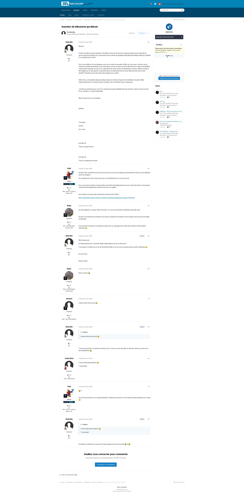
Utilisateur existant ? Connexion (173, 4)
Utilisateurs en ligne (88, 15)
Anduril (69, 299)
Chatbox (103, 10)
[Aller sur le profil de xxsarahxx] (69, 365)
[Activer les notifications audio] (182, 45)
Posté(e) (85, 42)
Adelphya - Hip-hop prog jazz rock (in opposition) (171, 111)
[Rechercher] (182, 10)
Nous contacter (122, 487)
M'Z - (161, 91)
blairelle (72, 32)
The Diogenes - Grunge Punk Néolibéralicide (168, 131)
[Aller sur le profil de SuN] (69, 175)
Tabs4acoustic (65, 10)
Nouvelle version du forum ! (165, 37)
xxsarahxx (69, 358)
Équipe (77, 15)
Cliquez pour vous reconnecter (169, 78)
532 (69, 375)
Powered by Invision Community (122, 491)
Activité (85, 10)
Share (132, 33)
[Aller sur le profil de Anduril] (69, 305)
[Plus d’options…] (148, 42)
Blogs (69, 15)
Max (163, 123)
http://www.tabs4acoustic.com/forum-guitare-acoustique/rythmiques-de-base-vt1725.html (107, 198)
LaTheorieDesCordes (168, 93)
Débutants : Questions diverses (88, 34)
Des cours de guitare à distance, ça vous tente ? (170, 121)
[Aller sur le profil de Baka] (69, 212)
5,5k (69, 187)
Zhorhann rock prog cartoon (168, 95)
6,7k (69, 315)
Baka (69, 206)
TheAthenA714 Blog (166, 125)
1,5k (69, 222)
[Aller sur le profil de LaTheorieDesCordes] (157, 92)
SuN (69, 168)
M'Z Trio (162, 101)
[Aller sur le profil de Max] (157, 122)
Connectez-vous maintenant (106, 464)
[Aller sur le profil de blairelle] (63, 33)
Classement (100, 15)
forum (164, 52)
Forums (62, 15)
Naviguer (76, 10)
